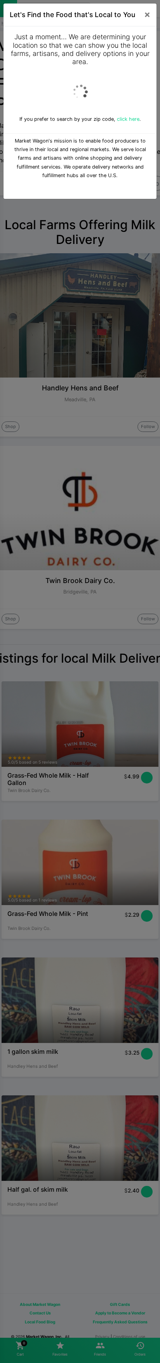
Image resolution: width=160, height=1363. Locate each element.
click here (128, 119)
